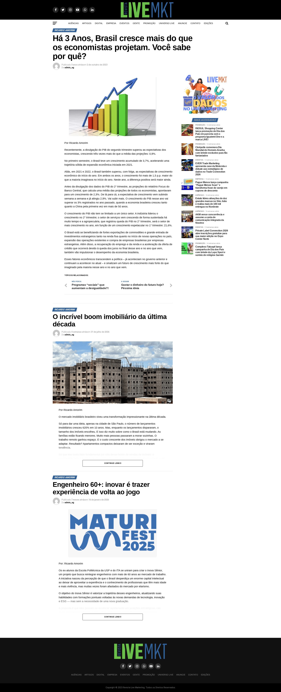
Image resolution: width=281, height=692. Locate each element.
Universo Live (166, 23)
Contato (195, 23)
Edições (208, 23)
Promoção (149, 23)
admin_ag (69, 67)
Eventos (124, 23)
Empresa (111, 23)
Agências (73, 23)
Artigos (86, 23)
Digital (99, 23)
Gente (136, 23)
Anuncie (182, 23)
